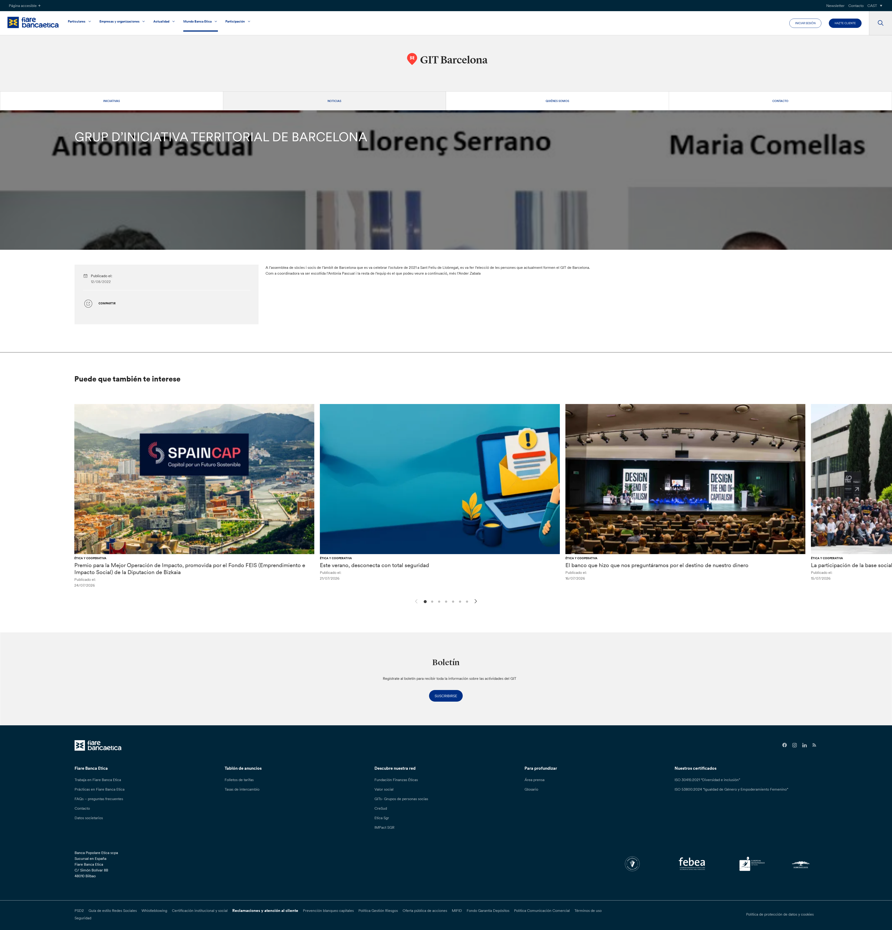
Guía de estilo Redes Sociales (113, 910)
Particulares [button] (76, 21)
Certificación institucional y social (200, 910)
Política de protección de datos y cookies (780, 914)
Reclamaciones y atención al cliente (265, 910)
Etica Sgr (381, 817)
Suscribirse (446, 695)
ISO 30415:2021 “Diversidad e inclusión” (707, 779)
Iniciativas (111, 101)
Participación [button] (235, 21)
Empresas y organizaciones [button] (119, 21)
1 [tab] (424, 601)
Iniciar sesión (805, 23)
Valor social (384, 789)
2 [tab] (431, 601)
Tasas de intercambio (242, 789)
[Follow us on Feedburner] (814, 745)
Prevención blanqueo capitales (328, 910)
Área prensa (534, 779)
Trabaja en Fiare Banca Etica (98, 779)
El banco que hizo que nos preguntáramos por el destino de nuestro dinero (656, 565)
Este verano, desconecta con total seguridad (374, 565)
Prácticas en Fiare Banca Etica (100, 789)
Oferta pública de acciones (425, 910)
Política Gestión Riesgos (378, 910)
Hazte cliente (845, 23)
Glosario (531, 789)
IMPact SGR (384, 827)
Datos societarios (89, 817)
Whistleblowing (154, 910)
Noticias (334, 101)
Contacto (856, 5)
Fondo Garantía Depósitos (488, 910)
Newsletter (835, 5)
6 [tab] (459, 601)
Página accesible (23, 5)
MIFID (457, 910)
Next (476, 602)
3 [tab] (438, 601)
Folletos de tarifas (239, 779)
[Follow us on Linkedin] (804, 745)
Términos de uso (588, 910)
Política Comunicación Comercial (542, 910)
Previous (415, 600)
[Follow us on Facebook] (784, 745)
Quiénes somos (557, 101)
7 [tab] (466, 601)
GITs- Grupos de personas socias (401, 798)
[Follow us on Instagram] (794, 745)
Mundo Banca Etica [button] (197, 21)
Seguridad (83, 918)
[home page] (33, 22)
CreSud (380, 808)
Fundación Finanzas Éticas (396, 779)
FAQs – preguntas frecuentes (99, 798)
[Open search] (880, 23)
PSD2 (79, 910)
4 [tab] (445, 601)
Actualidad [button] (161, 21)
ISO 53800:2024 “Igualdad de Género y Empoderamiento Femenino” (731, 789)
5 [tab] (452, 601)
